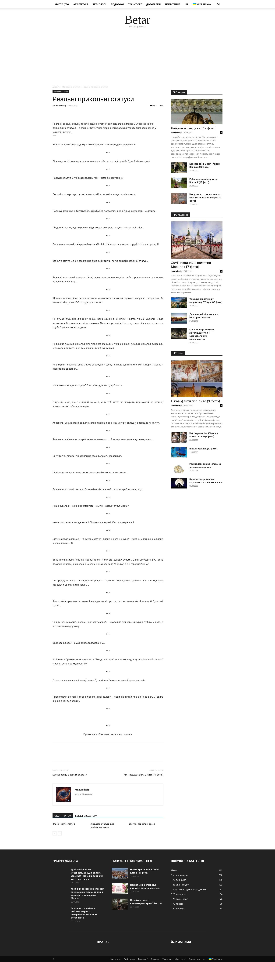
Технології (99, 4)
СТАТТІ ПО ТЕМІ (62, 816)
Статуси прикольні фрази (142, 824)
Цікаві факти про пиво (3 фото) (195, 401)
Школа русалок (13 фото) (203, 448)
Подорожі (117, 4)
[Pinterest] (70, 112)
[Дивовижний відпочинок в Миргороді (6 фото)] (179, 318)
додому (56, 86)
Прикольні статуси (71, 86)
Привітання (172, 4)
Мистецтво (62, 4)
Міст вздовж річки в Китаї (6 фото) (143, 774)
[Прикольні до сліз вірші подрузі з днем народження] (120, 888)
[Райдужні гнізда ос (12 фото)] (196, 111)
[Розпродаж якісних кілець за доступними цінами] (179, 467)
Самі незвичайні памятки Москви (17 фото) (191, 265)
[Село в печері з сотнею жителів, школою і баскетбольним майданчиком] (179, 333)
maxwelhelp (61, 105)
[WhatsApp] (77, 112)
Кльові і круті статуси (64, 824)
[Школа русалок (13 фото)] (179, 452)
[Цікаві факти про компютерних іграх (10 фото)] (120, 904)
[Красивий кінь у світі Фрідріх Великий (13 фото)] (179, 167)
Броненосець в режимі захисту (70, 774)
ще (186, 4)
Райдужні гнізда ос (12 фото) (193, 128)
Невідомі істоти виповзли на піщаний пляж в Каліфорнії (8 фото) (205, 197)
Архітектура (80, 4)
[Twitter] (63, 112)
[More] (85, 112)
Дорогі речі (153, 4)
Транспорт (135, 4)
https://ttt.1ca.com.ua (83, 794)
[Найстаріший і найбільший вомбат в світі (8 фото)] (179, 437)
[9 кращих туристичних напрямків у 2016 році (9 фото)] (179, 302)
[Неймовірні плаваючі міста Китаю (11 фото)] (120, 873)
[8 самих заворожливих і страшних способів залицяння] (179, 483)
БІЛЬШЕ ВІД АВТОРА (86, 816)
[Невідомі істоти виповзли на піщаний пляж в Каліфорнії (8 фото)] (179, 198)
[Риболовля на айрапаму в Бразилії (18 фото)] (179, 183)
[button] (218, 4)
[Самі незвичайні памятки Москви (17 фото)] (196, 240)
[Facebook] (56, 112)
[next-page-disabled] (60, 833)
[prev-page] (54, 833)
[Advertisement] (137, 58)
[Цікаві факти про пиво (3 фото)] (196, 378)
